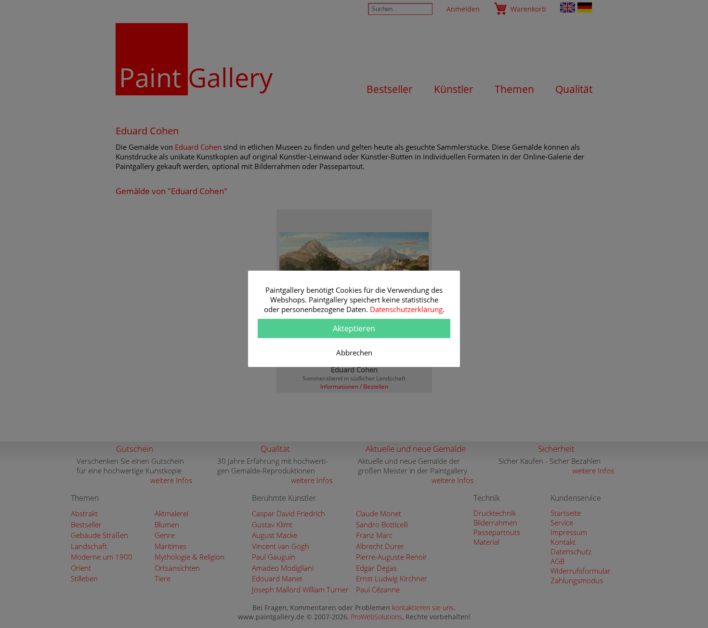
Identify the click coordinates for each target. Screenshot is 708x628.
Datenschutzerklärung (406, 309)
